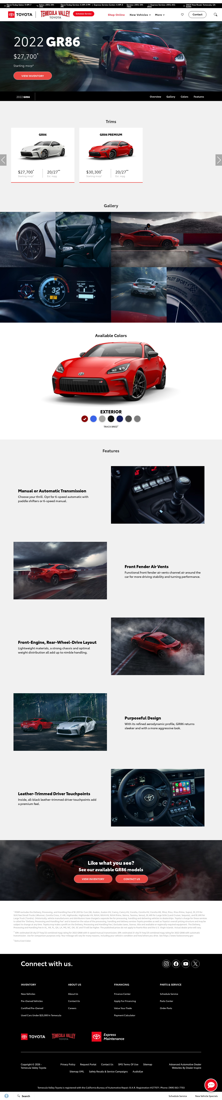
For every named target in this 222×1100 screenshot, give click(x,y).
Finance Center (122, 993)
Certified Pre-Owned (32, 1008)
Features (199, 96)
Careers (72, 1008)
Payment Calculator (124, 1015)
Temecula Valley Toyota (33, 1067)
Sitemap (147, 1064)
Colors (184, 96)
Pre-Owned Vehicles (32, 1001)
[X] (195, 964)
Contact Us (132, 879)
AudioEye (138, 1071)
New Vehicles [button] (139, 15)
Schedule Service (169, 993)
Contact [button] (197, 14)
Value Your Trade (123, 1008)
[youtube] (186, 964)
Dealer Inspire (193, 1067)
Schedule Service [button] (83, 13)
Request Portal (88, 1064)
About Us (73, 993)
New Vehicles (28, 993)
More (158, 15)
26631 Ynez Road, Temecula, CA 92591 (200, 5)
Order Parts (166, 1008)
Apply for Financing (125, 1001)
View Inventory (32, 75)
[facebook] (176, 964)
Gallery (170, 96)
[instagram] (166, 964)
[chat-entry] (210, 1085)
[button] (215, 14)
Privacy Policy (67, 1064)
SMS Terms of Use (128, 1064)
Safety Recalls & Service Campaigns (108, 1071)
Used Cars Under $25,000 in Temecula (41, 1015)
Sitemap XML (77, 1071)
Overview (155, 96)
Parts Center (166, 1001)
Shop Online (116, 14)
